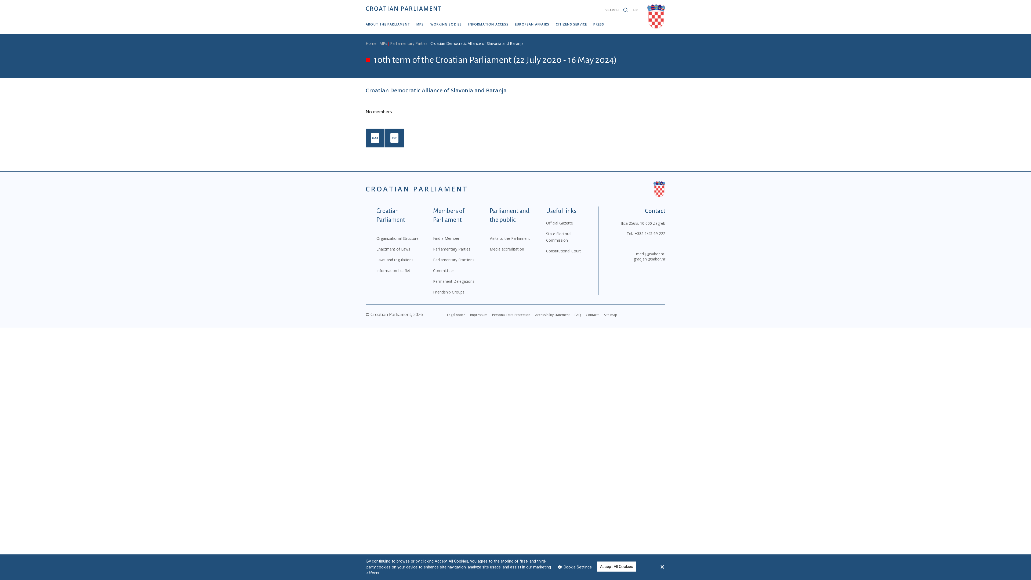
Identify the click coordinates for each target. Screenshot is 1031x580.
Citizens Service (571, 24)
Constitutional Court (563, 250)
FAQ (578, 315)
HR (635, 10)
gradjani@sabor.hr (649, 259)
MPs (420, 24)
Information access (488, 24)
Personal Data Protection (511, 315)
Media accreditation (507, 249)
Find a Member (446, 238)
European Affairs (532, 24)
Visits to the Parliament (510, 238)
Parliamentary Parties (408, 43)
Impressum (478, 315)
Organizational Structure (397, 238)
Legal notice (456, 315)
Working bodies (446, 24)
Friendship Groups (448, 292)
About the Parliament (388, 24)
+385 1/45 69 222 (650, 233)
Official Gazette (559, 223)
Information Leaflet (393, 270)
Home (371, 43)
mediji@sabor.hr (650, 253)
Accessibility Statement (552, 315)
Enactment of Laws (393, 249)
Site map (610, 315)
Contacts (592, 315)
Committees (444, 270)
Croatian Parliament (404, 8)
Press (598, 24)
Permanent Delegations (453, 281)
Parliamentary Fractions (453, 259)
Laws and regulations (394, 259)
